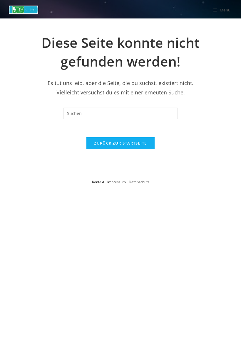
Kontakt (98, 181)
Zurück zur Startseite (120, 143)
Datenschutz (139, 181)
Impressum (116, 181)
